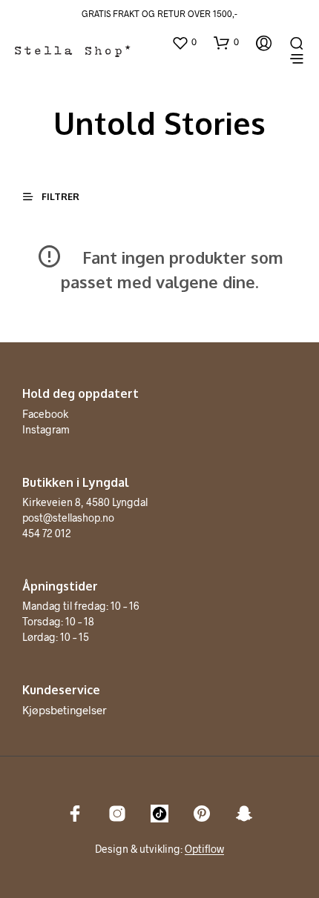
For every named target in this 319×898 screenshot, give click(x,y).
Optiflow (204, 849)
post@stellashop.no (68, 517)
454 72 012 (46, 533)
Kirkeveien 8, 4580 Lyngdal (85, 502)
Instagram (46, 429)
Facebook (45, 414)
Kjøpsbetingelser (64, 709)
